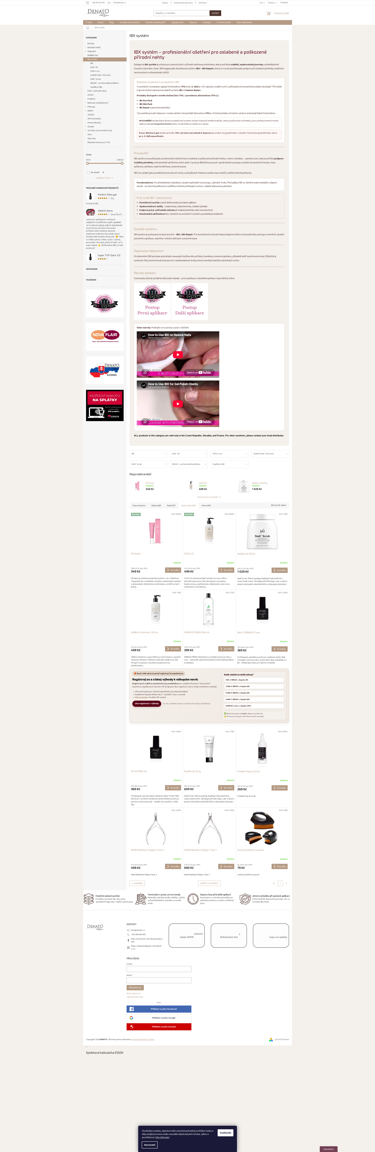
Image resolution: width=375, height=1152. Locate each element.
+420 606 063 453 (138, 934)
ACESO (91, 94)
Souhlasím (225, 1132)
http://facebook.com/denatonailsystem (147, 940)
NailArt (90, 110)
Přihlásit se (135, 987)
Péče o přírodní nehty (97, 90)
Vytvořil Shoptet (282, 1039)
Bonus (165, 3)
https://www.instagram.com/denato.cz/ (146, 947)
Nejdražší (171, 505)
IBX (91, 63)
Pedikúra (91, 98)
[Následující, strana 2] (280, 883)
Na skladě (97, 172)
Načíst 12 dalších (209, 883)
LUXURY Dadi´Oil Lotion (100, 75)
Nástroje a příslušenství (98, 102)
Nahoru (138, 883)
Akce (90, 134)
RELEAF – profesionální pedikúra (104, 83)
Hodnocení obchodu (183, 3)
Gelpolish (92, 51)
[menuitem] (89, 22)
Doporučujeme (138, 505)
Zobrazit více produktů (207, 497)
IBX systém (92, 59)
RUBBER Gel (93, 55)
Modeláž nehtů (94, 47)
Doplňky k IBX (96, 87)
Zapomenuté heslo (135, 997)
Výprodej (91, 138)
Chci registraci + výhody (147, 703)
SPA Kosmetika (94, 118)
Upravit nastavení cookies (142, 1039)
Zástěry (91, 114)
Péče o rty (95, 71)
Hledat (215, 13)
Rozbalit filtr (103, 178)
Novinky (91, 43)
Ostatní (91, 126)
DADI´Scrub (95, 79)
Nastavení (149, 1145)
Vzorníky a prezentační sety (100, 130)
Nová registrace (134, 993)
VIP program (141, 697)
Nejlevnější (156, 505)
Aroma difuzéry (94, 122)
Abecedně (206, 505)
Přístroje (91, 106)
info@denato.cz (138, 930)
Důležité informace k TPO (99, 142)
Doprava (203, 3)
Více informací (162, 1137)
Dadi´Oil (94, 67)
